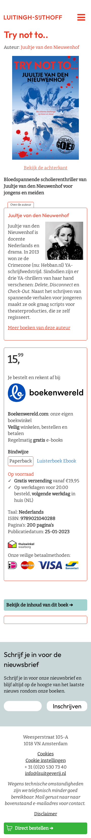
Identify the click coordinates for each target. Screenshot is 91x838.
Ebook (69, 461)
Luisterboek (49, 461)
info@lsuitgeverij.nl (45, 773)
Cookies (45, 754)
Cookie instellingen (46, 760)
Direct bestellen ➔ (34, 828)
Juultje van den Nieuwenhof (50, 47)
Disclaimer (45, 814)
